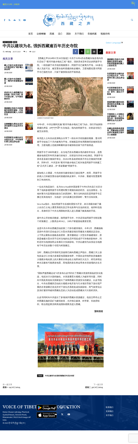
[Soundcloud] (14, 20)
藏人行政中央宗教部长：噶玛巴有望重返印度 (13, 81)
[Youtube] (24, 20)
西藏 (15, 42)
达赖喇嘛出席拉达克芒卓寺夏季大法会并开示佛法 (13, 126)
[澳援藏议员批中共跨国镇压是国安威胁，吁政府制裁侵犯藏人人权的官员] (29, 110)
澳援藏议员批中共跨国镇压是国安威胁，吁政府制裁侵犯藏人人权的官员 (13, 111)
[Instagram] (61, 408)
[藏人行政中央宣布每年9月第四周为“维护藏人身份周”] (29, 67)
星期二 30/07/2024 (94, 387)
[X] (19, 20)
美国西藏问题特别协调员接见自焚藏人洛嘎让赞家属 (115, 104)
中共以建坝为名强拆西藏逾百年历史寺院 (59, 376)
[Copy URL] (100, 51)
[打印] (94, 51)
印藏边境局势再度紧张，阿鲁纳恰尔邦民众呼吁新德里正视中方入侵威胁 (115, 131)
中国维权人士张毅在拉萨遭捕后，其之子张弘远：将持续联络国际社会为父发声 (115, 117)
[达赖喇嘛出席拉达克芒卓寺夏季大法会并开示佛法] (29, 126)
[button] (132, 20)
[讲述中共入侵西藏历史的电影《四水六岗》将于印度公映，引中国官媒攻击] (29, 94)
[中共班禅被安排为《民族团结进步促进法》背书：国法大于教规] (130, 89)
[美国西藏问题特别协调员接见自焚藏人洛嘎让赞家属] (130, 104)
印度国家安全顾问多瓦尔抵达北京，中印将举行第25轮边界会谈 (13, 139)
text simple (7, 42)
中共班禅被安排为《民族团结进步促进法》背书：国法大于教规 (115, 91)
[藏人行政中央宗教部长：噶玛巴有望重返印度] (29, 81)
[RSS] (9, 20)
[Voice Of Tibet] (69, 20)
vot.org (8, 51)
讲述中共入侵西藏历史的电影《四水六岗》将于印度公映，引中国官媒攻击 (13, 95)
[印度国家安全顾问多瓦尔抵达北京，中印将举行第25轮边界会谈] (29, 139)
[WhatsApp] (88, 51)
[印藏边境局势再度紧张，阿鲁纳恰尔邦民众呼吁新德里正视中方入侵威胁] (130, 130)
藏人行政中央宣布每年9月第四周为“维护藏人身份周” (14, 67)
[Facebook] (4, 20)
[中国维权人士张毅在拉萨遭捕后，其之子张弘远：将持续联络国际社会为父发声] (130, 116)
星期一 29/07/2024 (11, 387)
